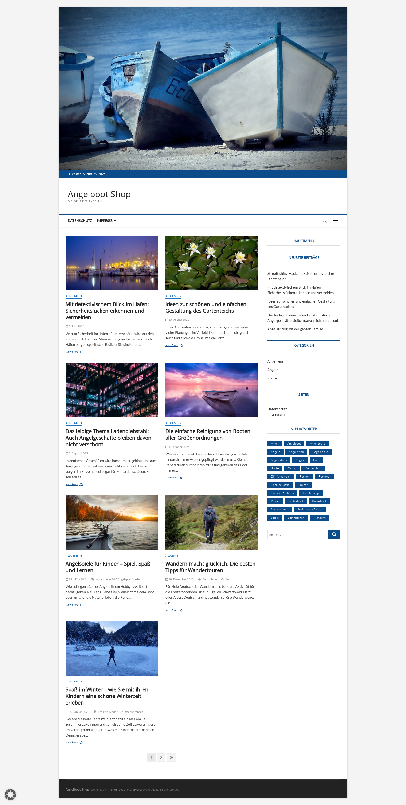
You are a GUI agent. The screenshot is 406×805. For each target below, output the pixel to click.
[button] (10, 794)
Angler (300, 460)
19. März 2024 (77, 579)
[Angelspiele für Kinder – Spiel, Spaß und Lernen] (112, 522)
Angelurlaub (279, 460)
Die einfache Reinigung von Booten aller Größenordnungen (207, 434)
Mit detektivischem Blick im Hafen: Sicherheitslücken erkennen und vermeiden (107, 310)
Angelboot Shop (99, 194)
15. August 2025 (178, 319)
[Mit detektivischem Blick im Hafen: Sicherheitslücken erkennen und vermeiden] (112, 263)
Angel (274, 443)
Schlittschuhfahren (131, 711)
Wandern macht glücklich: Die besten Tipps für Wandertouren (210, 567)
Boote (272, 378)
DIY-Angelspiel (121, 579)
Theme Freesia (116, 789)
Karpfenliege (311, 493)
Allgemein (74, 296)
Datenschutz (80, 221)
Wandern (225, 579)
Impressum (107, 221)
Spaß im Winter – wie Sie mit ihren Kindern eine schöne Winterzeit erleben (107, 696)
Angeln (272, 369)
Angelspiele (103, 579)
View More (82, 352)
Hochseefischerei (282, 493)
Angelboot (294, 443)
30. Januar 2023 (78, 711)
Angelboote (317, 443)
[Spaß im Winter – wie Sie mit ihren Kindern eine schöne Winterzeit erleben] (112, 648)
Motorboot (296, 501)
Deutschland (210, 579)
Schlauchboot (280, 509)
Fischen (304, 476)
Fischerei (324, 476)
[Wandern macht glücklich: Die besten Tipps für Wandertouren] (211, 522)
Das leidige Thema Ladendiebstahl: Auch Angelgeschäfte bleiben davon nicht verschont (109, 437)
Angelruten (296, 452)
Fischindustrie (280, 484)
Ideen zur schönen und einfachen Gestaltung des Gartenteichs (205, 307)
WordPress (134, 789)
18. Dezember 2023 (181, 579)
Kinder (113, 711)
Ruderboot (319, 501)
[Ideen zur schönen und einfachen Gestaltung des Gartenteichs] (211, 263)
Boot (316, 460)
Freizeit (103, 711)
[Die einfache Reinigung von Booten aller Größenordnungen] (211, 390)
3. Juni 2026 (76, 326)
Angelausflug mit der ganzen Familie (295, 329)
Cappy (292, 468)
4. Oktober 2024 (179, 447)
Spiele (136, 579)
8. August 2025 (78, 453)
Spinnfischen (296, 517)
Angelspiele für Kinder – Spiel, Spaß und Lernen (108, 567)
